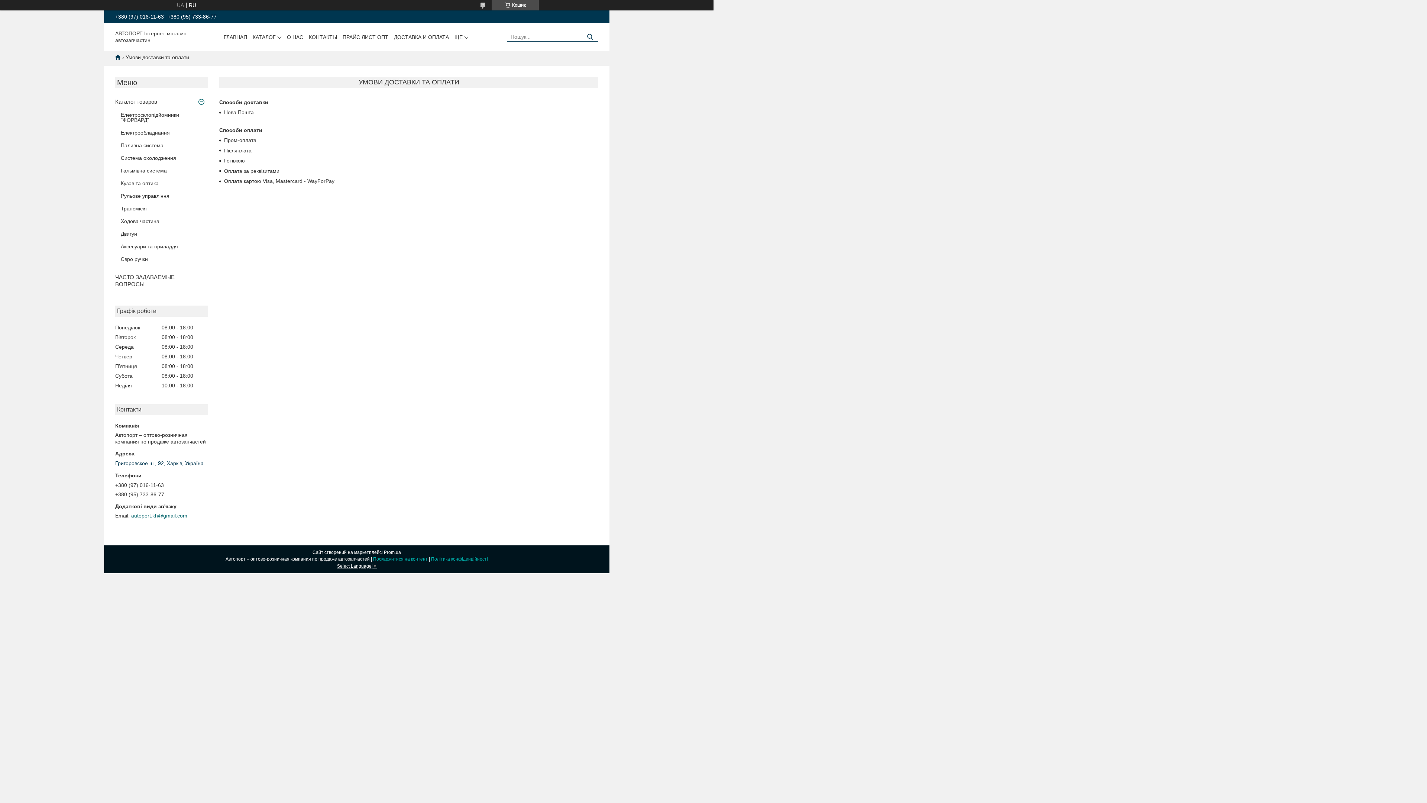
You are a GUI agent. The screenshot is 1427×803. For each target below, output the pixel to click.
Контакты (323, 37)
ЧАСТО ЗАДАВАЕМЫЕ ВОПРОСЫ (145, 280)
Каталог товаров (136, 102)
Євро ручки (134, 259)
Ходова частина (140, 221)
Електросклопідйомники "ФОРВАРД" (150, 117)
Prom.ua (392, 552)
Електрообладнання (145, 133)
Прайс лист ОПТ (365, 37)
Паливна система (142, 145)
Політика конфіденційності (459, 559)
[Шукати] (590, 37)
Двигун (129, 234)
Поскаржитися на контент (400, 559)
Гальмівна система (144, 171)
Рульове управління (145, 196)
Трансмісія (134, 209)
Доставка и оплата (421, 37)
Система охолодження (148, 158)
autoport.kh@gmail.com (159, 516)
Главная (235, 37)
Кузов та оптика (140, 183)
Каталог (264, 37)
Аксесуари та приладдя (149, 246)
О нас (295, 37)
